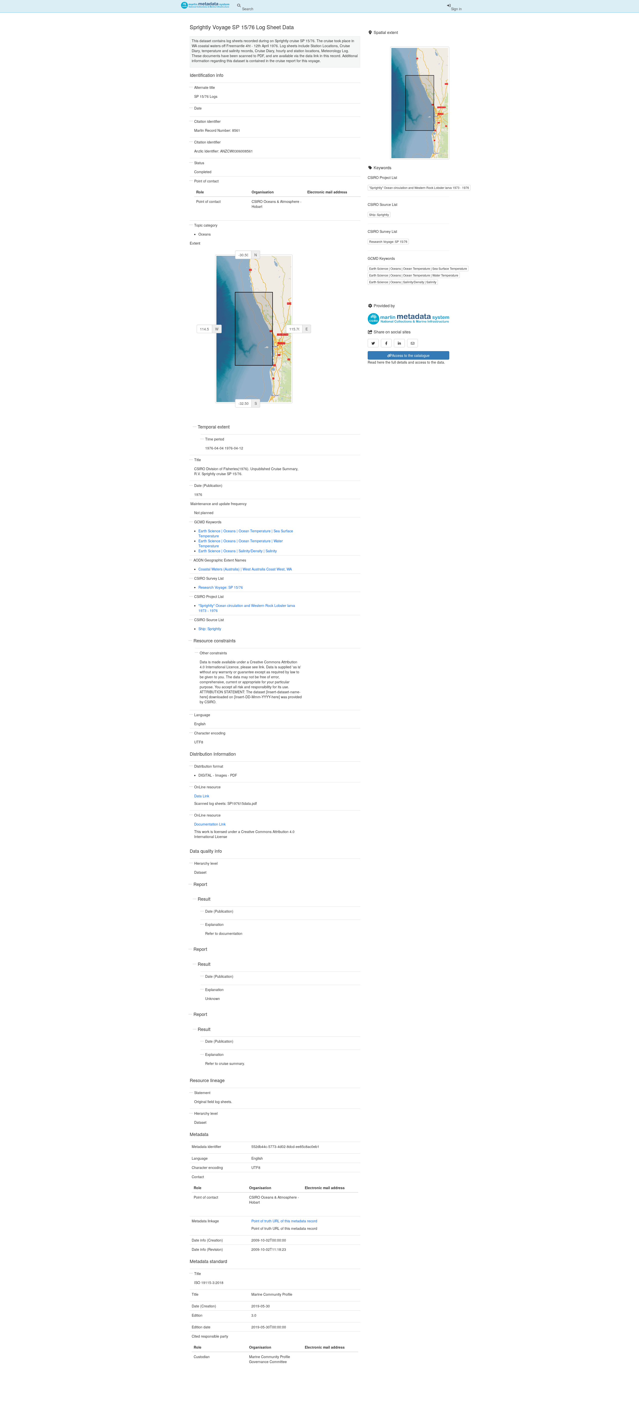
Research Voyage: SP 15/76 (220, 587)
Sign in (456, 8)
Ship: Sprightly (209, 628)
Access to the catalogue (411, 355)
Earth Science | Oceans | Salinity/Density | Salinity (237, 550)
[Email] (412, 343)
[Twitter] (373, 343)
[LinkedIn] (399, 343)
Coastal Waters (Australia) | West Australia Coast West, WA (245, 568)
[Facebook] (386, 343)
